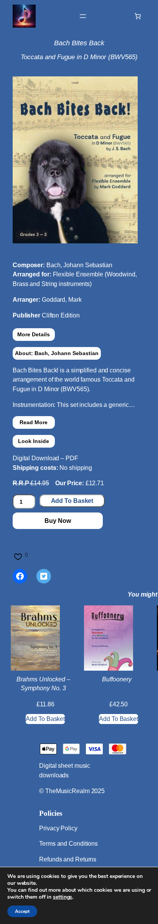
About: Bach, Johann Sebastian (57, 353)
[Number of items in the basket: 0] (137, 16)
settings (62, 897)
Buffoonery (117, 679)
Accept (22, 911)
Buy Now (57, 520)
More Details (33, 334)
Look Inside (33, 441)
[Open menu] (82, 16)
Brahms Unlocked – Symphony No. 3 (43, 683)
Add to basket (72, 501)
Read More (34, 422)
